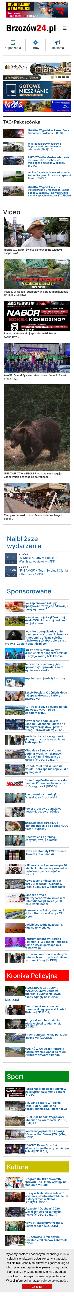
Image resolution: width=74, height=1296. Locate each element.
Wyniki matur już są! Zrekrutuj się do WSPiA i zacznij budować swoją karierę (46, 620)
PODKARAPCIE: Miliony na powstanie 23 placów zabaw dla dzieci (46, 1240)
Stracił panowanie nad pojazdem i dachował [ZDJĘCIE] (46, 1036)
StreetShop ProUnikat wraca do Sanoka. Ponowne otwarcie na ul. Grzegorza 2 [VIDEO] (46, 783)
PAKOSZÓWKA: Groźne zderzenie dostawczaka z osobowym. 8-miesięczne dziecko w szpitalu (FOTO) (48, 161)
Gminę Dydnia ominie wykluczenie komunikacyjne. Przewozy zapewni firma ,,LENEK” (49, 175)
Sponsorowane (29, 591)
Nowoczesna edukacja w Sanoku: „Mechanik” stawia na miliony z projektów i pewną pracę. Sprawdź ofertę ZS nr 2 (45, 725)
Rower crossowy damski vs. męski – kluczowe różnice (43, 810)
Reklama (58, 48)
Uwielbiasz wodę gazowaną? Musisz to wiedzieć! (44, 926)
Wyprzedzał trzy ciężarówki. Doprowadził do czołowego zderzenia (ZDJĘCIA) (45, 146)
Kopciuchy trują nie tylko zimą (45, 678)
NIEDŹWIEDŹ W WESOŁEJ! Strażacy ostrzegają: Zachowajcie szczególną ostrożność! (33, 475)
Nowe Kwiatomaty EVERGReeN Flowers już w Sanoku (45, 852)
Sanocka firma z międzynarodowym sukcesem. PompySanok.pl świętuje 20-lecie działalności (45, 899)
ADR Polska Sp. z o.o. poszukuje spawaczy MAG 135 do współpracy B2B (46, 709)
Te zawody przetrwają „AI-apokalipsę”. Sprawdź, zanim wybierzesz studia (44, 667)
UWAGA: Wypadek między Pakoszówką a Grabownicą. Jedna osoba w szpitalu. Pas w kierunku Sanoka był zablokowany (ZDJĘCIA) (49, 191)
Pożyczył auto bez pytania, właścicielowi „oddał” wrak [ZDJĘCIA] (43, 1023)
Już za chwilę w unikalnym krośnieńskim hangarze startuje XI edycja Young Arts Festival (46, 653)
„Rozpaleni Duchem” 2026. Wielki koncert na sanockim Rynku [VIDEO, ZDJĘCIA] (43, 1211)
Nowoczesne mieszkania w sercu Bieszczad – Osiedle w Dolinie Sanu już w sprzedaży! (45, 883)
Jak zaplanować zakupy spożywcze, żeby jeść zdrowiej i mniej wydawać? (46, 606)
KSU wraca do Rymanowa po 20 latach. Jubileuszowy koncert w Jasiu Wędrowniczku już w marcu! (46, 870)
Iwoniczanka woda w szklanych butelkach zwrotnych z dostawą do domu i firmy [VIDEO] (46, 957)
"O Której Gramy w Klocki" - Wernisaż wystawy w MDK (38, 557)
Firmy (35, 48)
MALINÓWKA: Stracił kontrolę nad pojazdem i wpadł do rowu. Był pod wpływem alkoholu (46, 1051)
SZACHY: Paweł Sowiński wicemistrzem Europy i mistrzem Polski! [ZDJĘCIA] (47, 1148)
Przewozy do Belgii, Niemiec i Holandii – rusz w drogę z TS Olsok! (44, 913)
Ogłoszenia (13, 48)
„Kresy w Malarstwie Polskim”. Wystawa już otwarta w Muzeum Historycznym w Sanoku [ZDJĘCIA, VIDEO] (46, 1197)
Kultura (17, 1167)
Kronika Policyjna (32, 976)
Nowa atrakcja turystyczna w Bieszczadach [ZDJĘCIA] (44, 1224)
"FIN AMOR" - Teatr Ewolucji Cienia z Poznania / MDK (43, 570)
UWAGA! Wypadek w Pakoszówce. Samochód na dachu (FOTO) (49, 132)
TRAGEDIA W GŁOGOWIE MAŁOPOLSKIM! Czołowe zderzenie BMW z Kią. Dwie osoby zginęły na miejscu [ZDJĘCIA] (33, 994)
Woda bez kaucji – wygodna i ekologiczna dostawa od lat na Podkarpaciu (45, 739)
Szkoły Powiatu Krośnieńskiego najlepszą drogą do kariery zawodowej (46, 695)
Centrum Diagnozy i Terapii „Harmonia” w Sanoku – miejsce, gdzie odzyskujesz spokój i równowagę (46, 943)
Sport (15, 1076)
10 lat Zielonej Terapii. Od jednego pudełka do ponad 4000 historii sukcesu (46, 825)
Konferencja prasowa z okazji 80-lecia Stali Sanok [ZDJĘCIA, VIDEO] (45, 1134)
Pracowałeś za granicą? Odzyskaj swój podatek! (41, 796)
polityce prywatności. (54, 1280)
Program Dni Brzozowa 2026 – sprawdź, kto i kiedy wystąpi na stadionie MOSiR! (46, 1182)
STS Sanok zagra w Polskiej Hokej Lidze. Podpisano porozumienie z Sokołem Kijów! (46, 1105)
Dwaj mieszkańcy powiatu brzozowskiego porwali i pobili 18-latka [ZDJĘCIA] (45, 1009)
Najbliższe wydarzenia (24, 542)
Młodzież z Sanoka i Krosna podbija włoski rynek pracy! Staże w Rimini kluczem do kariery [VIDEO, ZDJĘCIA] (43, 755)
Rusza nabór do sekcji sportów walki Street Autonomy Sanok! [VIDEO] (45, 1091)
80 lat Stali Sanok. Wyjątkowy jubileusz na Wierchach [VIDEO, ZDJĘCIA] (46, 1120)
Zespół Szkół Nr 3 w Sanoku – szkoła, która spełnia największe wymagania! (46, 769)
